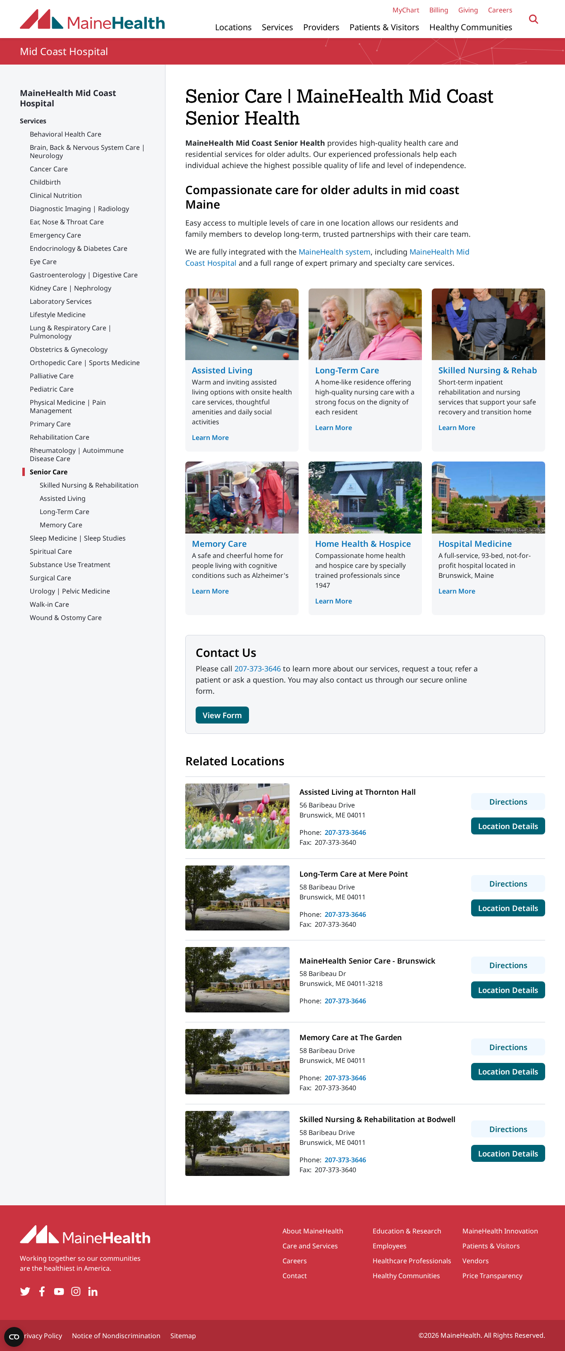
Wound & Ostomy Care (66, 617)
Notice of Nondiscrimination (116, 1335)
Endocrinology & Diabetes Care (78, 248)
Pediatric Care (52, 389)
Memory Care (61, 524)
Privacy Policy (41, 1335)
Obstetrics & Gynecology (69, 349)
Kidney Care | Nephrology (70, 288)
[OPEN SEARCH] (533, 19)
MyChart (406, 9)
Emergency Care (55, 235)
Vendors (475, 1260)
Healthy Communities (470, 27)
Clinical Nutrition (56, 195)
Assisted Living (63, 498)
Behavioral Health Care (65, 134)
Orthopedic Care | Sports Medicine (85, 362)
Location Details (511, 825)
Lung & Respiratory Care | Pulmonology (71, 332)
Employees (390, 1245)
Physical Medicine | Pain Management (68, 406)
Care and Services (310, 1245)
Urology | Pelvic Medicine (70, 591)
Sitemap (183, 1335)
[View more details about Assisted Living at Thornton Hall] (237, 816)
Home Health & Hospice (363, 543)
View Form (222, 715)
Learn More (210, 437)
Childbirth (45, 182)
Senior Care (48, 471)
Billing (438, 9)
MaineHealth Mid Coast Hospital (68, 98)
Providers (321, 27)
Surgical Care (50, 577)
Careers (500, 9)
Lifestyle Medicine (58, 314)
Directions (517, 801)
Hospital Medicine (475, 543)
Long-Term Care (64, 511)
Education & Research (407, 1231)
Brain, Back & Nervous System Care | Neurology (87, 151)
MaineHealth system (335, 252)
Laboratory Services (61, 301)
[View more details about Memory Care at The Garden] (237, 1061)
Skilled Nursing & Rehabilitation (89, 485)
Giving (468, 9)
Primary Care (50, 423)
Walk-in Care (49, 604)
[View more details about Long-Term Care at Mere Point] (237, 898)
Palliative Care (52, 375)
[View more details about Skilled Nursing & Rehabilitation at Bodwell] (237, 1143)
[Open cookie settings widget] (14, 1337)
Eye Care (43, 261)
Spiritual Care (51, 551)
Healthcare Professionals (412, 1260)
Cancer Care (49, 168)
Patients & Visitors (384, 27)
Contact (294, 1275)
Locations (233, 27)
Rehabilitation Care (59, 437)
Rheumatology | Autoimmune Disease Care (77, 454)
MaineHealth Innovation (500, 1231)
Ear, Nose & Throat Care (67, 221)
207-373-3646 (258, 668)
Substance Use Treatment (70, 564)
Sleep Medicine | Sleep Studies (78, 538)
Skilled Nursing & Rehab (487, 370)
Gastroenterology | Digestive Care (84, 274)
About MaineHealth (312, 1231)
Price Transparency (492, 1275)
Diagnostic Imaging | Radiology (79, 208)
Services (277, 27)
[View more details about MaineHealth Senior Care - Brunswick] (237, 979)
